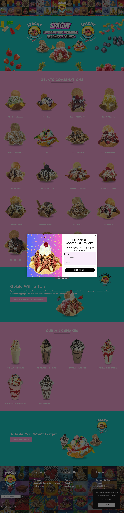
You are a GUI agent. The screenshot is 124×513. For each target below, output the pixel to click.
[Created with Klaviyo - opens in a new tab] (62, 278)
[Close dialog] (95, 236)
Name (66, 254)
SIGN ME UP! (79, 270)
